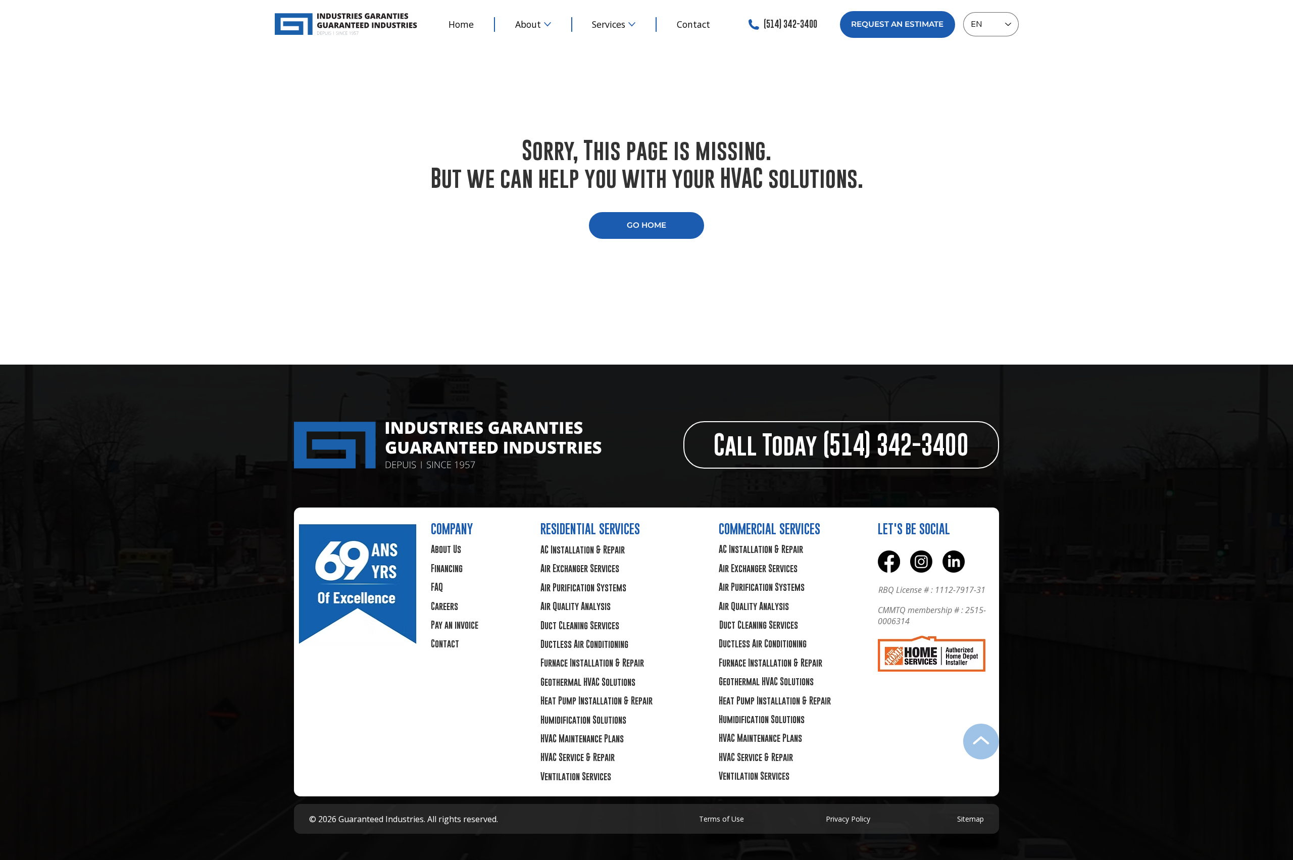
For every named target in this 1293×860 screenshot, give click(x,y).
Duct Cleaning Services (579, 625)
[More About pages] (547, 24)
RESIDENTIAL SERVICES (590, 529)
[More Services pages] (631, 24)
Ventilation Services (575, 776)
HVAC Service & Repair (577, 757)
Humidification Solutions (583, 720)
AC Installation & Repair (582, 549)
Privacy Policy (848, 819)
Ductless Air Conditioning (584, 644)
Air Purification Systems (583, 587)
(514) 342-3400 (790, 24)
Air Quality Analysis (575, 606)
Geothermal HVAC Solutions (587, 682)
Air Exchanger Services (579, 568)
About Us (446, 549)
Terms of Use (721, 819)
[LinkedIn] (953, 561)
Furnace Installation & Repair (592, 662)
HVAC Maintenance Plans (582, 738)
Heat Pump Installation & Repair (596, 700)
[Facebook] (889, 561)
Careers (444, 606)
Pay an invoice (454, 625)
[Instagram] (921, 561)
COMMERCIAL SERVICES (769, 529)
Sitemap (970, 819)
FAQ (437, 587)
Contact (445, 643)
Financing (447, 568)
